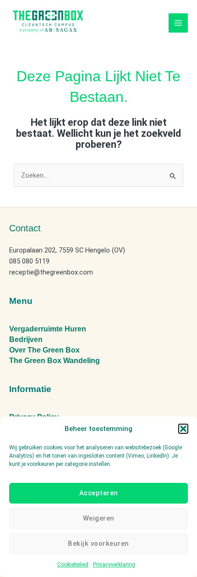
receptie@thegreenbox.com (51, 272)
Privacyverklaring (114, 564)
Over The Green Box (44, 350)
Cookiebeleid (72, 564)
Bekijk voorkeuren (98, 543)
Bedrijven (26, 339)
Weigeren (99, 518)
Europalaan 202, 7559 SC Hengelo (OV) (67, 250)
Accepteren (98, 493)
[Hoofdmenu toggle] (178, 23)
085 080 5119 (29, 261)
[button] (183, 428)
